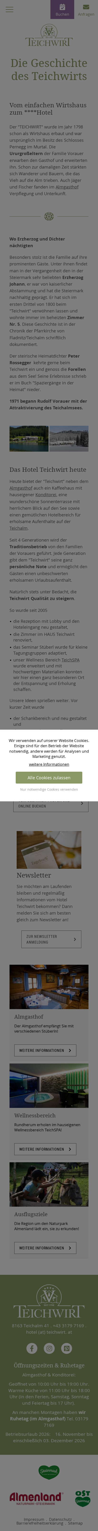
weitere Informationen (49, 764)
